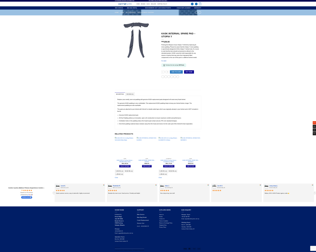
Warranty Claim (140, 223)
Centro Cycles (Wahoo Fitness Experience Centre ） (26, 188)
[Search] (192, 4)
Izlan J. (167, 185)
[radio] (119, 171)
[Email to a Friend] (168, 76)
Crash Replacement (143, 220)
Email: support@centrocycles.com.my (124, 233)
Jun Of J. (220, 185)
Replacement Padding (145, 12)
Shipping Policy (162, 4)
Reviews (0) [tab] (130, 94)
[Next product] (196, 12)
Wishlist (117, 247)
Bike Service (140, 214)
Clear (116, 177)
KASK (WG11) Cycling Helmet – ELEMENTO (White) (169, 161)
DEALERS (153, 4)
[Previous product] (199, 12)
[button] (196, 4)
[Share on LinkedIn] (174, 76)
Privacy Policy (162, 227)
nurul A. (63, 185)
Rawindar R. (116, 185)
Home (138, 4)
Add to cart (176, 72)
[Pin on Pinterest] (171, 76)
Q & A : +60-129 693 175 (143, 226)
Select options (124, 166)
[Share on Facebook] (162, 76)
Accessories (131, 12)
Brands (143, 4)
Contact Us (162, 218)
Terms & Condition (163, 221)
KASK (122, 12)
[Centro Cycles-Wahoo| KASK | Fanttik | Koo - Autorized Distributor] (124, 4)
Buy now (189, 72)
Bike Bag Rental (142, 217)
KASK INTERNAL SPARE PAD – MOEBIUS (190, 161)
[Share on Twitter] (165, 76)
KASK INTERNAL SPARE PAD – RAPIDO (147, 161)
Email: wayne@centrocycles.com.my (190, 218)
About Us (161, 214)
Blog (148, 4)
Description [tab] (120, 94)
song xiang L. (273, 185)
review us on (26, 197)
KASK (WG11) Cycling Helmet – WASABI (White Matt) (125, 161)
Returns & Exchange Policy (165, 223)
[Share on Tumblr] (177, 76)
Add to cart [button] (146, 166)
